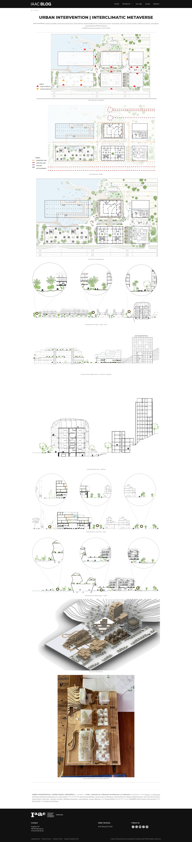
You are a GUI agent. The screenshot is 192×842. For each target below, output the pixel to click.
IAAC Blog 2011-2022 (105, 827)
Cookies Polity (57, 839)
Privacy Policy (46, 839)
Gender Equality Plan (71, 839)
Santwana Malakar (51, 23)
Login (147, 4)
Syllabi (139, 4)
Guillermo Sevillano (51, 801)
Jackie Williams (78, 23)
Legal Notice (35, 839)
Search (156, 4)
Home (116, 4)
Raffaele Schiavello (144, 23)
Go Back (36, 10)
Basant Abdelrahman (90, 23)
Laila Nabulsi (154, 23)
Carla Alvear (115, 23)
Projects (126, 4)
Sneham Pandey (131, 23)
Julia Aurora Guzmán (104, 23)
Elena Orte (36, 801)
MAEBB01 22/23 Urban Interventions (142, 799)
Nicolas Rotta (102, 25)
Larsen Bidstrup (90, 25)
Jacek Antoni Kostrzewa (65, 23)
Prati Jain (123, 23)
